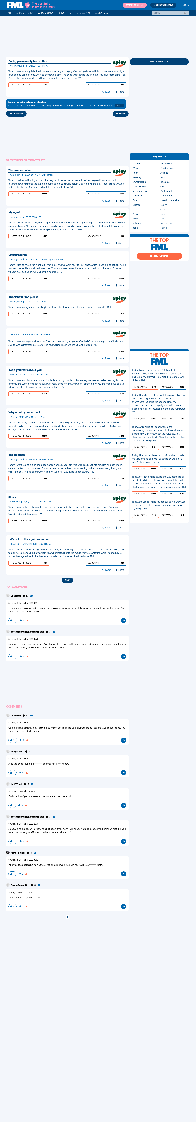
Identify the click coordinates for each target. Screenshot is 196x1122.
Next (67, 580)
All (9, 13)
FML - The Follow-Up (79, 13)
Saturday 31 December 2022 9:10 (22, 791)
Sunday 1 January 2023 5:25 (20, 893)
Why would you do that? (24, 412)
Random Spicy (45, 13)
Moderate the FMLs (163, 5)
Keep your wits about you (25, 370)
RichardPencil (18, 853)
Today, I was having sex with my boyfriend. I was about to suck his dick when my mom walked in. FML (59, 307)
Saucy (12, 497)
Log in (186, 5)
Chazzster (16, 596)
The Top (60, 13)
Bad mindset (16, 455)
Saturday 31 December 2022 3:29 (22, 603)
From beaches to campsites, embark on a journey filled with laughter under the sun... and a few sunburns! (65, 104)
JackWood (16, 784)
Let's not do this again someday (28, 539)
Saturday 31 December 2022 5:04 (22, 759)
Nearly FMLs (101, 13)
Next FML (120, 114)
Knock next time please (23, 297)
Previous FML (16, 114)
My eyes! (14, 212)
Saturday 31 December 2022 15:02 (23, 860)
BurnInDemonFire (20, 885)
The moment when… (21, 170)
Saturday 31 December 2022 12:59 (23, 639)
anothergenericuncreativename (27, 632)
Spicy (31, 13)
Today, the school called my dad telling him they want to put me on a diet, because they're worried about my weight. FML (159, 505)
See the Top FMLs (159, 256)
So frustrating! (17, 255)
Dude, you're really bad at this (27, 61)
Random (19, 13)
